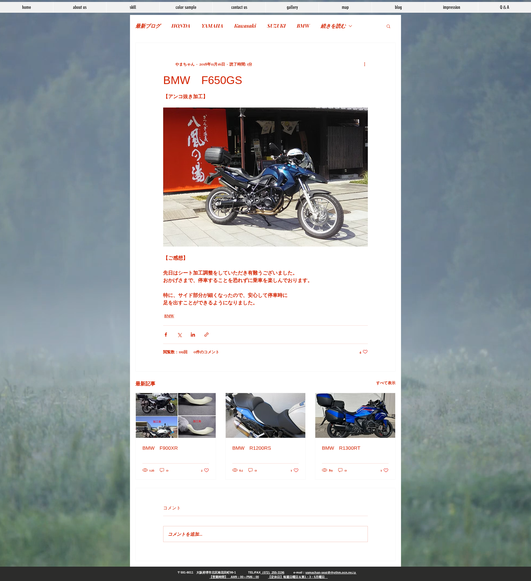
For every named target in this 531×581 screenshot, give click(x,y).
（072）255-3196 (272, 572)
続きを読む (333, 25)
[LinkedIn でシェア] (193, 334)
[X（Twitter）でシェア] (179, 334)
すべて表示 (385, 382)
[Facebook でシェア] (165, 334)
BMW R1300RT (341, 448)
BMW (303, 25)
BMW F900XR (160, 448)
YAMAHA (212, 25)
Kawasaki (245, 25)
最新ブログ (148, 25)
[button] (388, 26)
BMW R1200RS (251, 448)
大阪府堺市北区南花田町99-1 (216, 572)
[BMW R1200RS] (266, 415)
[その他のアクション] (364, 64)
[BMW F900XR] (176, 415)
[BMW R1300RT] (355, 415)
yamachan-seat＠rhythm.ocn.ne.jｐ (330, 572)
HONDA (180, 25)
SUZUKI (276, 25)
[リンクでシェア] (206, 334)
